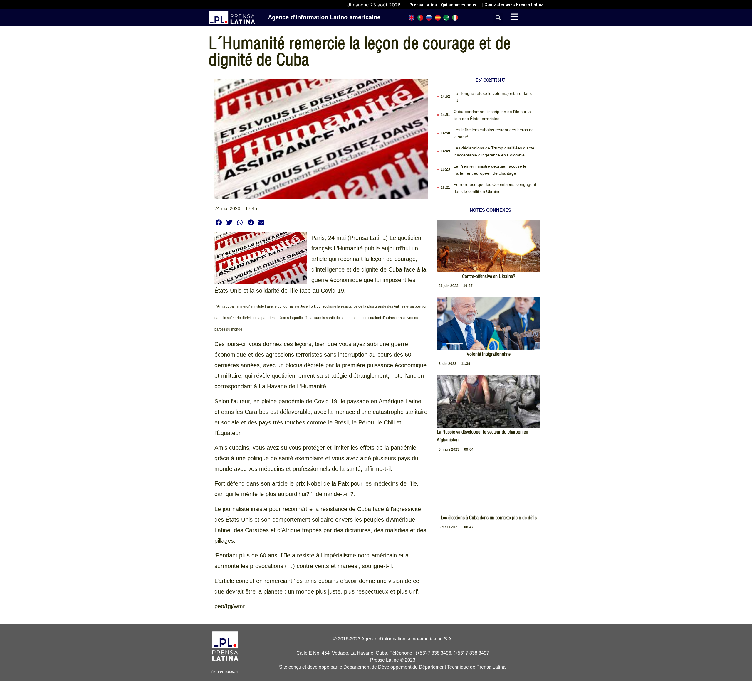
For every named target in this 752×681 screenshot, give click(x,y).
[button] (498, 18)
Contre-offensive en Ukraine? (488, 276)
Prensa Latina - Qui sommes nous (442, 5)
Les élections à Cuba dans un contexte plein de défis (489, 517)
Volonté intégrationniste (489, 354)
